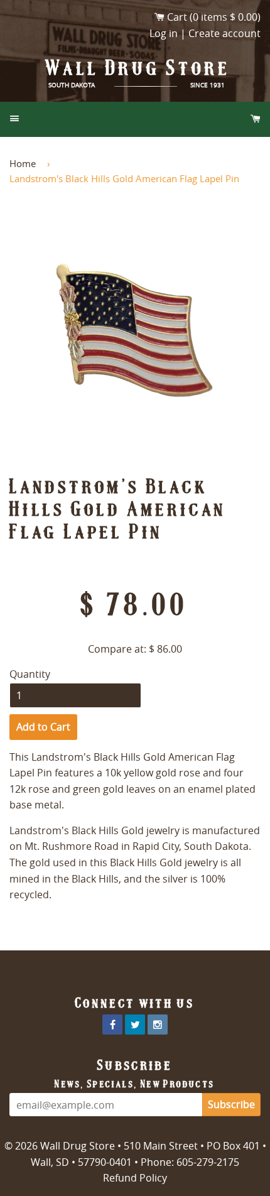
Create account (224, 33)
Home (22, 163)
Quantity (29, 674)
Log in (163, 33)
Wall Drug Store (138, 68)
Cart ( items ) (214, 17)
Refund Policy (135, 1178)
